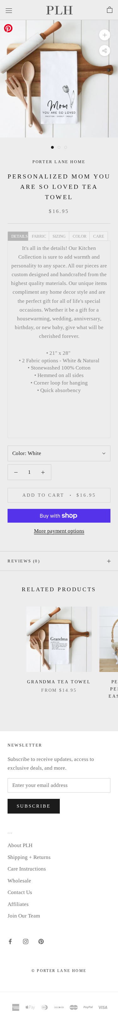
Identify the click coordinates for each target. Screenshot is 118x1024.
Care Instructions (27, 869)
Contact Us (20, 892)
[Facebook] (10, 941)
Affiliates (18, 904)
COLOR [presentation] (80, 236)
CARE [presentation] (98, 236)
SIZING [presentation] (59, 236)
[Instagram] (25, 941)
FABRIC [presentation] (39, 236)
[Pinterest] (41, 941)
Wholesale (19, 881)
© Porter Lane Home (58, 971)
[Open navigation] (9, 10)
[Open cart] (109, 10)
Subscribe (34, 806)
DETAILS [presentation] (19, 236)
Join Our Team (24, 916)
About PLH (20, 845)
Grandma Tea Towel (59, 682)
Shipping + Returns (29, 857)
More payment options (59, 531)
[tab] (18, 235)
